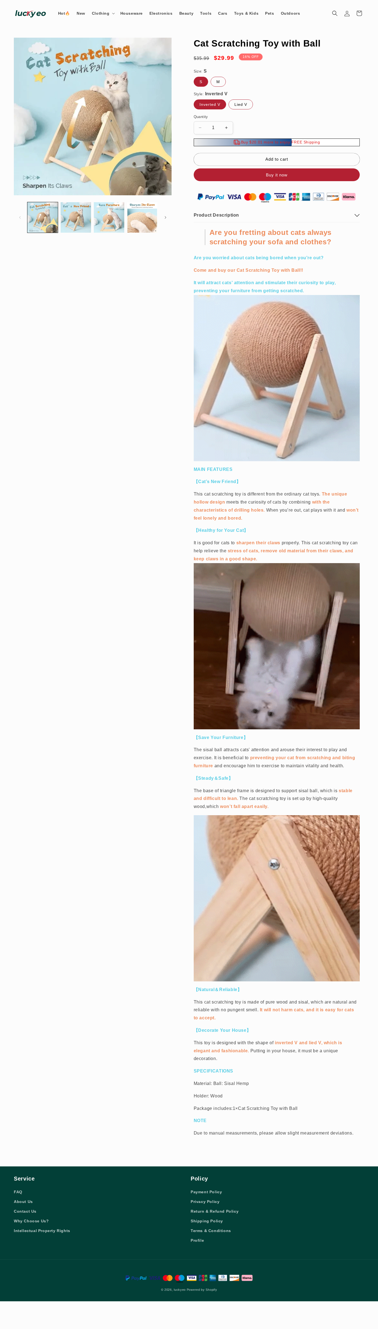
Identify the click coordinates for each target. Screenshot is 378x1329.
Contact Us (25, 1211)
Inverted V (210, 104)
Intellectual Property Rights (42, 1230)
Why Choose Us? (31, 1221)
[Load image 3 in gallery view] (109, 217)
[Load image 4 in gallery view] (142, 217)
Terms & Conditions (211, 1230)
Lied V (240, 104)
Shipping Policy (207, 1221)
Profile (197, 1240)
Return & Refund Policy (215, 1211)
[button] (103, 13)
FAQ (18, 1192)
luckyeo (180, 1289)
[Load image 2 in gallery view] (76, 217)
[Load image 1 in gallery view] (42, 217)
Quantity (201, 117)
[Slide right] (165, 217)
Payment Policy (206, 1192)
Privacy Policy (205, 1201)
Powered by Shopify (202, 1289)
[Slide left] (20, 217)
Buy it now (277, 175)
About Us (23, 1201)
